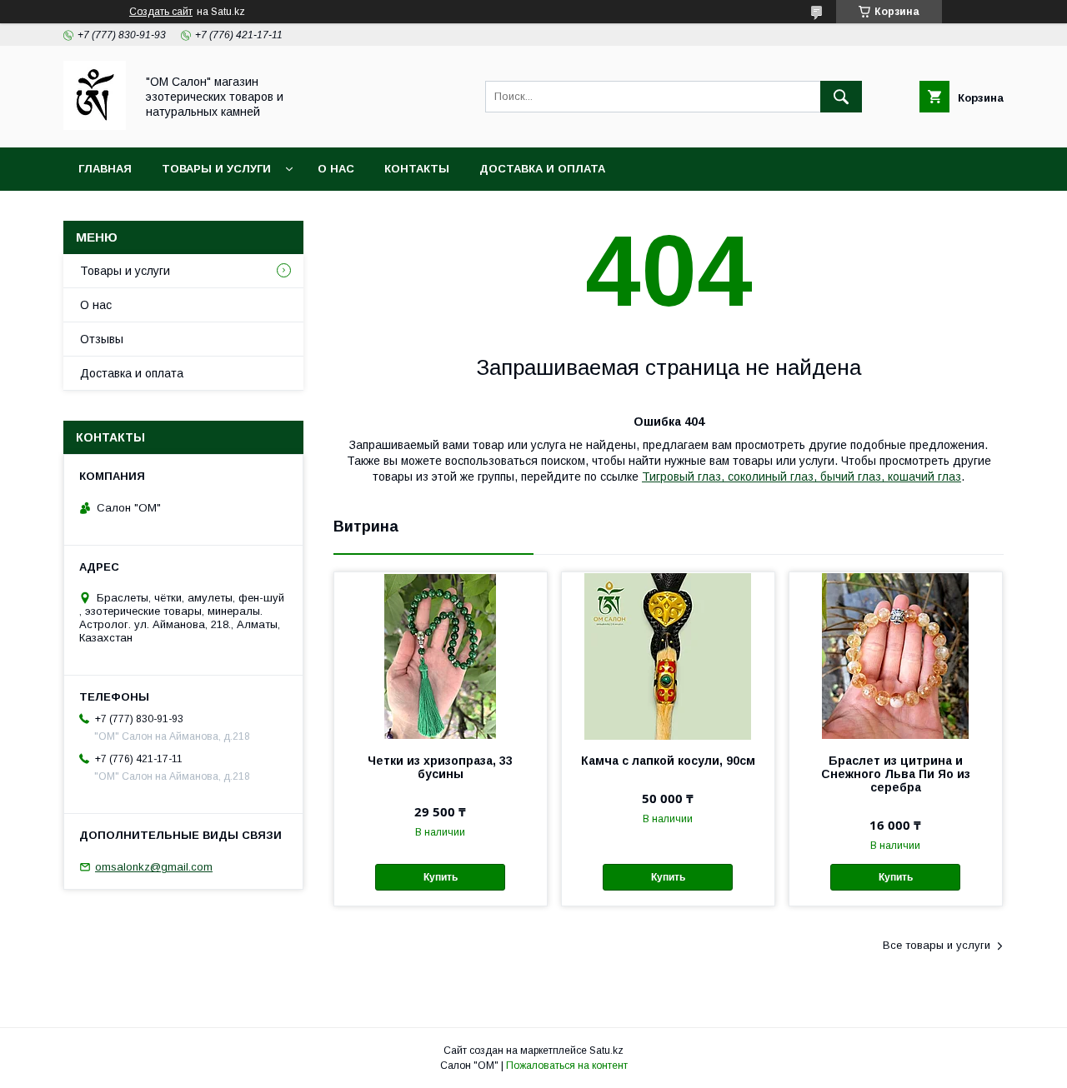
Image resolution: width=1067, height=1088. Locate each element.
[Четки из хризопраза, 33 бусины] (440, 655)
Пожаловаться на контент (567, 1065)
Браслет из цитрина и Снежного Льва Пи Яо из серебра (895, 774)
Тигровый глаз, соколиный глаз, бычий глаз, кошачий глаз (801, 476)
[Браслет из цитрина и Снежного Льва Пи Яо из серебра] (895, 655)
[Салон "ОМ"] (94, 125)
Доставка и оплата (542, 168)
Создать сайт (161, 11)
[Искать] (841, 96)
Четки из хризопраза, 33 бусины (440, 767)
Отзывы (101, 339)
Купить (440, 877)
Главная (105, 168)
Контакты (416, 168)
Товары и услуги (216, 168)
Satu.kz (606, 1050)
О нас (336, 168)
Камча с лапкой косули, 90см (668, 760)
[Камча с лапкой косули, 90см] (668, 655)
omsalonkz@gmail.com (154, 867)
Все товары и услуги (936, 945)
